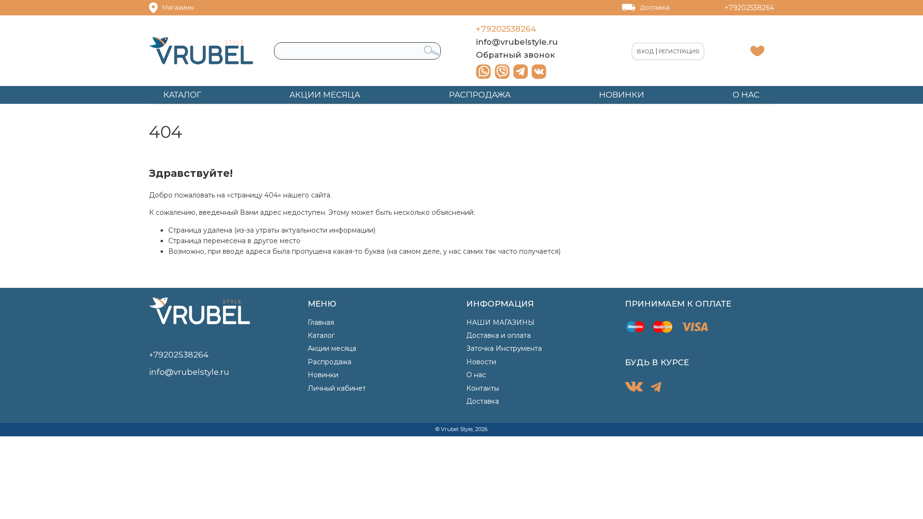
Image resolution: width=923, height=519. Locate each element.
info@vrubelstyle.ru (517, 42)
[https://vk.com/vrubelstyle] (539, 71)
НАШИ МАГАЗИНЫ (500, 322)
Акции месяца (332, 348)
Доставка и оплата (498, 335)
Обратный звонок (515, 55)
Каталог (321, 335)
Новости (481, 362)
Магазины (178, 7)
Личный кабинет (337, 388)
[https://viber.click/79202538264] (502, 71)
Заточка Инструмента (504, 348)
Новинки (323, 375)
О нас (476, 375)
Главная (321, 322)
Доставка (655, 7)
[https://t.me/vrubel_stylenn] (520, 71)
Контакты (482, 388)
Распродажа (329, 362)
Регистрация (679, 51)
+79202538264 (749, 7)
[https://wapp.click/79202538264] (483, 71)
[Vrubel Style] (201, 50)
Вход (645, 51)
